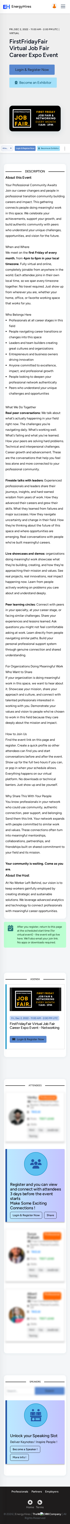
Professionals (19, 1491)
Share (50, 1215)
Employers (52, 1491)
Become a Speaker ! (25, 1449)
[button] (54, 7)
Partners (37, 1491)
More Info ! (19, 1457)
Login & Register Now (32, 70)
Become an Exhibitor (35, 82)
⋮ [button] (65, 148)
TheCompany (47, 1514)
